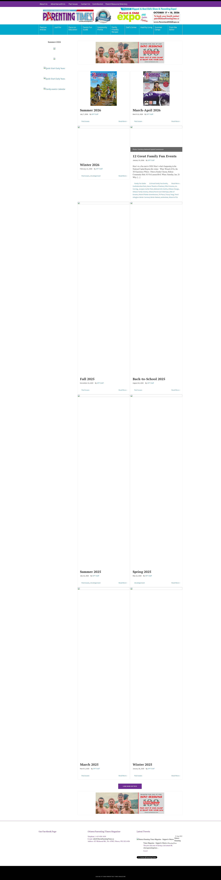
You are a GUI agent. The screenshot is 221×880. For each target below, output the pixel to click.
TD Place (162, 194)
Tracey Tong (170, 194)
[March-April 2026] (156, 88)
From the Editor (173, 28)
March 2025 (89, 764)
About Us (43, 4)
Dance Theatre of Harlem (155, 186)
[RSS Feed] (167, 4)
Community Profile (102, 28)
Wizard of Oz (173, 197)
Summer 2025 (90, 572)
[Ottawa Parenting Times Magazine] (75, 15)
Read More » (123, 121)
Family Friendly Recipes (115, 29)
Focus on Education (73, 28)
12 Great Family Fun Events (154, 156)
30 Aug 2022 (178, 836)
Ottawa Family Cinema (140, 192)
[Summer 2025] (104, 480)
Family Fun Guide (87, 28)
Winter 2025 (142, 764)
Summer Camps (158, 28)
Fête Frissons (169, 186)
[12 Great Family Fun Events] (156, 138)
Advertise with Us (58, 4)
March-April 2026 (147, 110)
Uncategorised (95, 176)
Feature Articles (43, 28)
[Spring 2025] (156, 480)
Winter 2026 (89, 165)
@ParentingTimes (172, 843)
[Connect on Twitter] (170, 4)
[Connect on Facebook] (174, 4)
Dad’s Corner (131, 27)
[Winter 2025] (156, 673)
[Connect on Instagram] (177, 4)
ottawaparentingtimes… (164, 848)
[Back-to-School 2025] (156, 288)
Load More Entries (130, 786)
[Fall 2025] (104, 288)
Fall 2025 (87, 379)
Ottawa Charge (173, 189)
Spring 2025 (142, 572)
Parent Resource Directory (116, 4)
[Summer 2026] (104, 88)
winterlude (164, 197)
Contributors (97, 4)
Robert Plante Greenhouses (148, 194)
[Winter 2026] (104, 143)
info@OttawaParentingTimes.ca (103, 839)
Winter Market (155, 197)
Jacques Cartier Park (146, 189)
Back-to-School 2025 (149, 379)
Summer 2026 (90, 110)
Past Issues (73, 4)
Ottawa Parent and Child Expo (159, 192)
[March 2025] (104, 673)
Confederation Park (139, 186)
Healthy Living (146, 27)
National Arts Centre (161, 189)
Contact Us (85, 4)
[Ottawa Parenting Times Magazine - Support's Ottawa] (155, 837)
